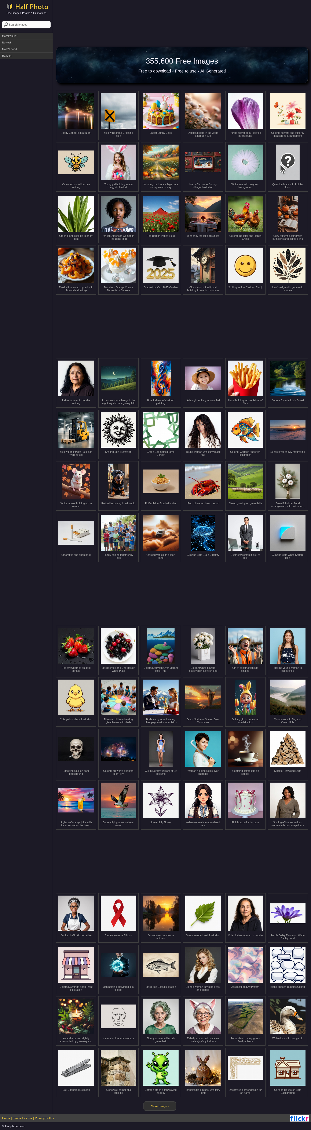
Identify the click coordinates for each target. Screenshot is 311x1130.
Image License (22, 1118)
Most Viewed (9, 49)
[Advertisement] (26, 124)
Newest (6, 42)
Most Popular (9, 36)
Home (6, 1118)
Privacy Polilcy (44, 1118)
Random (7, 55)
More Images (160, 1106)
